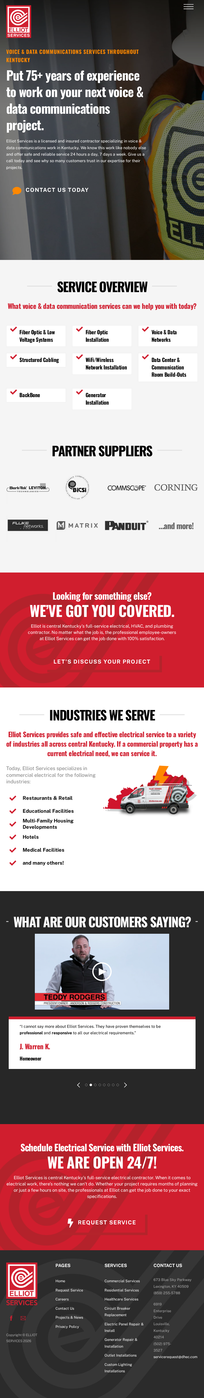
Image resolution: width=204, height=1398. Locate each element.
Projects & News (69, 1317)
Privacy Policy (67, 1326)
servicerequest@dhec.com (175, 1357)
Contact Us (64, 1308)
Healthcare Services (121, 1299)
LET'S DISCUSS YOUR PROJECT (102, 661)
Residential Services (121, 1290)
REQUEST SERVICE (107, 1222)
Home (60, 1281)
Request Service (69, 1290)
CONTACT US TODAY (57, 190)
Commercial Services (122, 1281)
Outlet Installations (120, 1355)
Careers (62, 1299)
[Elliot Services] (18, 35)
